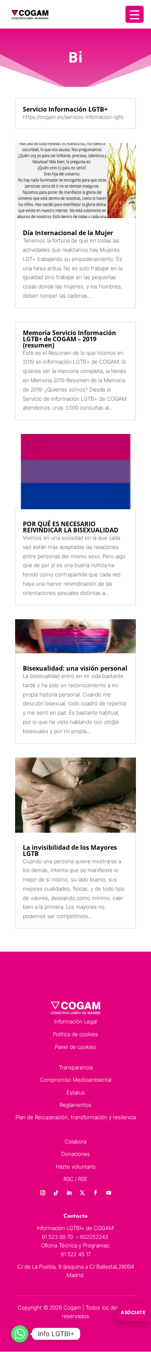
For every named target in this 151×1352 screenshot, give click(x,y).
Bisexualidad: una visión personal (75, 668)
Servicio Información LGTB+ (65, 109)
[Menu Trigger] (134, 14)
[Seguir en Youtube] (108, 1193)
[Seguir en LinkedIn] (69, 1193)
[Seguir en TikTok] (56, 1193)
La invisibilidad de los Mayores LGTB (70, 850)
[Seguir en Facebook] (95, 1193)
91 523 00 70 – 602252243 (76, 1236)
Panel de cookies (75, 1047)
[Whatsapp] (19, 1333)
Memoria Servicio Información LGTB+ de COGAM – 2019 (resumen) (69, 339)
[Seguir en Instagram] (43, 1193)
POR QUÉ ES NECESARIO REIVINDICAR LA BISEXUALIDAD (70, 527)
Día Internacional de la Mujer (68, 233)
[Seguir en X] (82, 1193)
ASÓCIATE (133, 1312)
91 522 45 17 (76, 1254)
